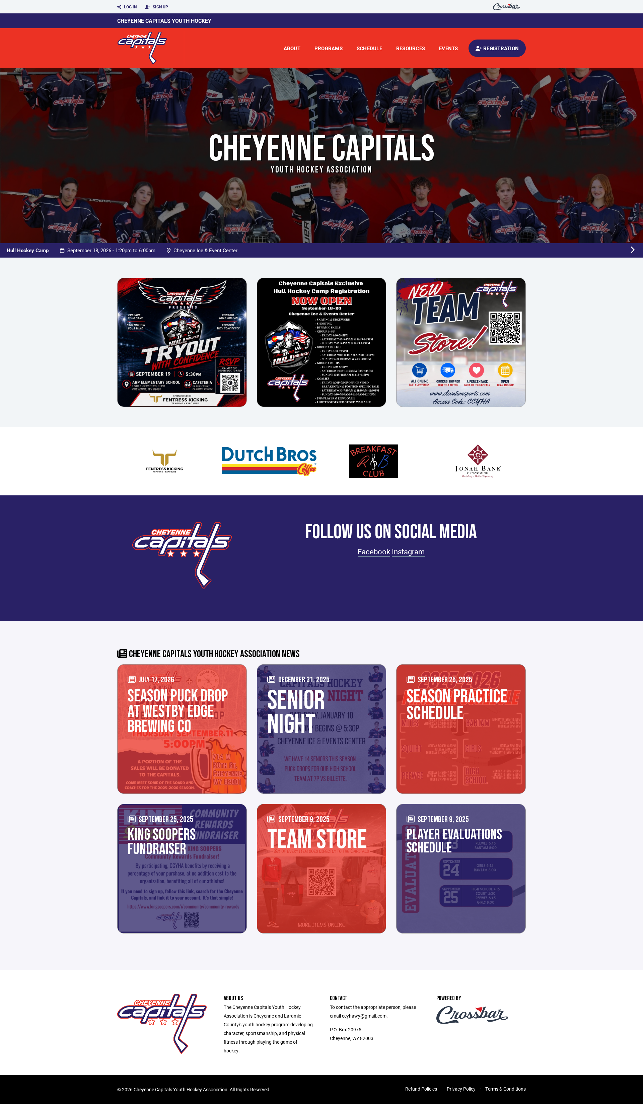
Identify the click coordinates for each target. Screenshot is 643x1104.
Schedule (369, 48)
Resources (410, 48)
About (292, 48)
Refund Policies (421, 1089)
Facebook (374, 551)
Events (448, 48)
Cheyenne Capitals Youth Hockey (164, 20)
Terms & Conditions (505, 1089)
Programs (328, 48)
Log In (130, 6)
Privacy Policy (461, 1089)
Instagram (408, 551)
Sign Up (160, 6)
